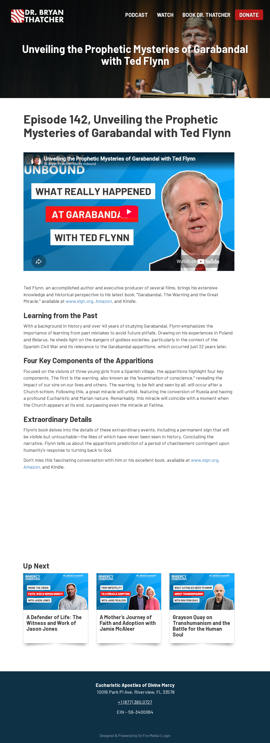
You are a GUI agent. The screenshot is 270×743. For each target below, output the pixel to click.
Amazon (103, 301)
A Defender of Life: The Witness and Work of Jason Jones (54, 623)
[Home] (37, 15)
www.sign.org (79, 301)
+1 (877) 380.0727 (135, 702)
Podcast (136, 15)
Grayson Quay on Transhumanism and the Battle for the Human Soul (201, 626)
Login (165, 735)
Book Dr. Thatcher (206, 15)
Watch (165, 15)
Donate (249, 15)
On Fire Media (148, 735)
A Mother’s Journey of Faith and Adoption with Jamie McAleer (128, 623)
